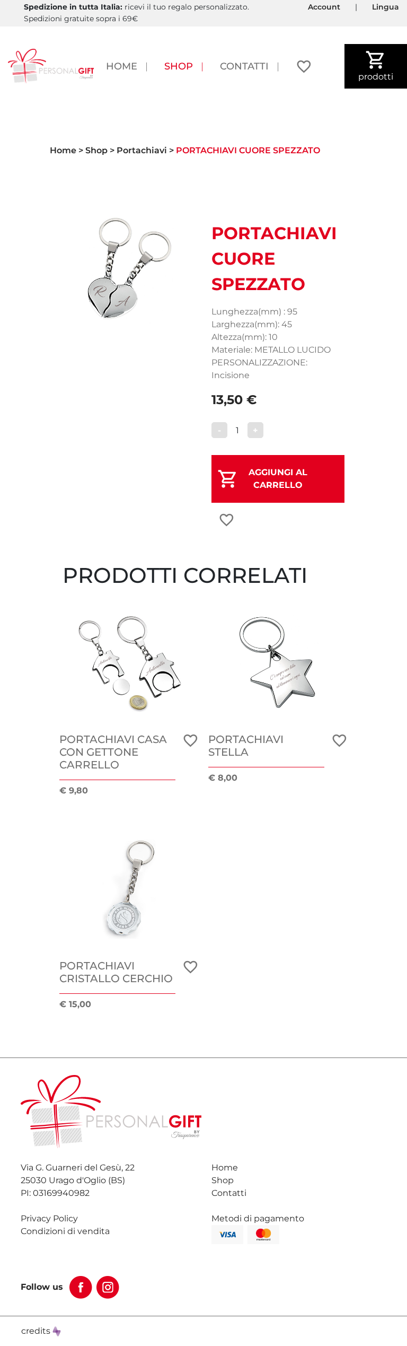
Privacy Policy (49, 1218)
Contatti (244, 66)
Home (121, 66)
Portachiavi (142, 150)
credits (36, 1331)
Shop (178, 66)
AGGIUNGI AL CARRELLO (278, 478)
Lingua (385, 7)
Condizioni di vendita (65, 1231)
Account (324, 7)
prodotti (375, 77)
